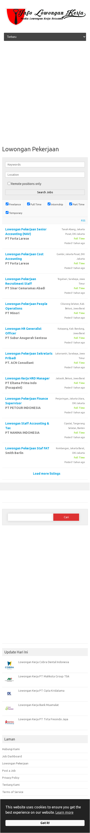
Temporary (15, 212)
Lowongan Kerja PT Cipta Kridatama (41, 690)
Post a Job (9, 770)
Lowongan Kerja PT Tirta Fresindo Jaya (43, 719)
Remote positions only (26, 184)
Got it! (45, 823)
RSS (83, 220)
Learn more (64, 812)
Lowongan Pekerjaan (15, 763)
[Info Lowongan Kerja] (45, 26)
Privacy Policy (10, 777)
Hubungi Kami (11, 749)
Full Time (36, 204)
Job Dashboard (12, 756)
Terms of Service (12, 791)
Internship (56, 204)
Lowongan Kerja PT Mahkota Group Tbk (43, 676)
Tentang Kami (11, 784)
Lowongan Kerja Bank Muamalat (38, 704)
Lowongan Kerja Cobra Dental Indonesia (43, 661)
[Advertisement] (45, 93)
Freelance (15, 204)
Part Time (78, 204)
